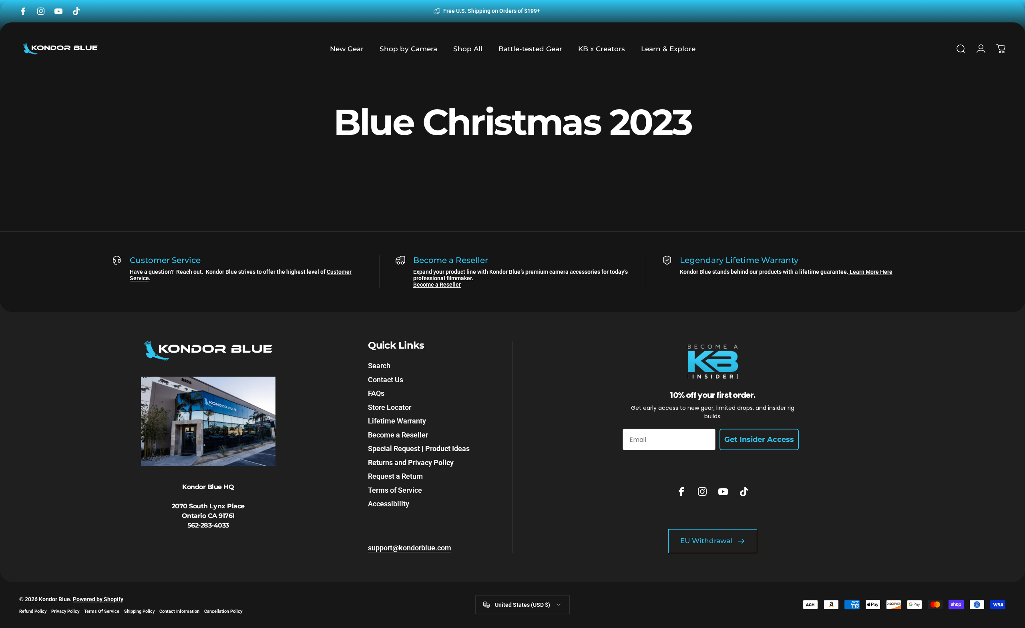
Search (379, 365)
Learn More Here (870, 272)
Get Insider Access (759, 439)
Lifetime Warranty (397, 421)
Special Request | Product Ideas (419, 448)
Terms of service (101, 611)
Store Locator (389, 407)
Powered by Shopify (98, 599)
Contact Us (385, 379)
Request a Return (395, 476)
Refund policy (32, 611)
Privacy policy (65, 611)
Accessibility (388, 504)
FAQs (376, 393)
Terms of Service (395, 490)
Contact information (179, 611)
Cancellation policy (223, 611)
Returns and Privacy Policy (411, 462)
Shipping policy (139, 611)
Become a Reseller (437, 284)
